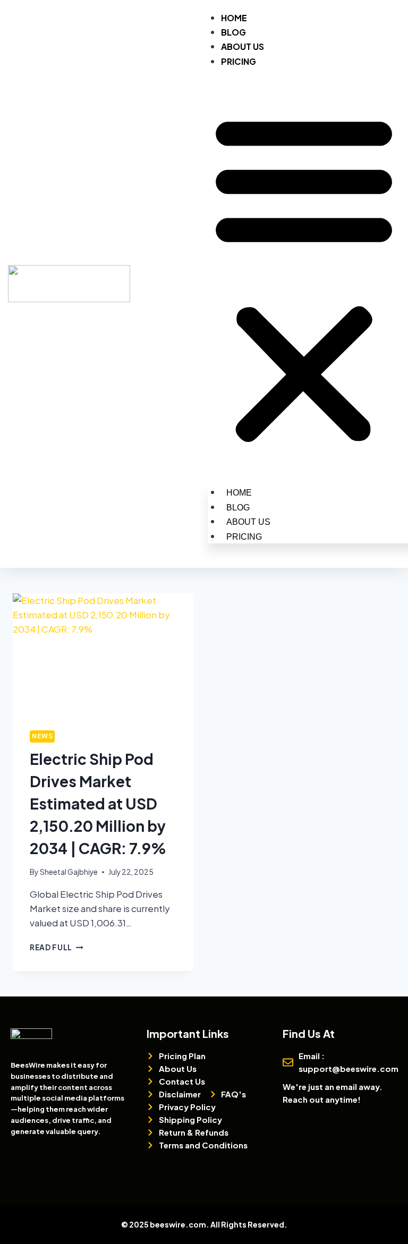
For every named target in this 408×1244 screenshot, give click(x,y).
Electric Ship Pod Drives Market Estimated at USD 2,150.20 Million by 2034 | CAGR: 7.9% (98, 803)
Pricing (238, 61)
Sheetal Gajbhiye (69, 871)
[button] (304, 278)
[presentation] (103, 653)
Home (234, 17)
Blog (233, 32)
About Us (242, 46)
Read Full (56, 947)
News (42, 736)
